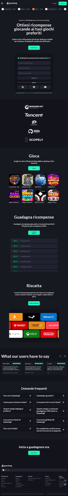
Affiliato (17, 478)
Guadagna (3, 478)
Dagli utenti (48, 478)
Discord (61, 486)
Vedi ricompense (34, 303)
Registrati (34, 78)
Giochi (2, 480)
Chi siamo (3, 486)
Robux (17, 481)
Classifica (18, 480)
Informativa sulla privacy (61, 493)
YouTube (61, 481)
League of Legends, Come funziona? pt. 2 (34, 478)
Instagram (61, 484)
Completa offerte (34, 232)
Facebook (61, 483)
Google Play (18, 483)
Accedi (54, 3)
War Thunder (48, 483)
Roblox (47, 481)
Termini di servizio (29, 93)
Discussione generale (50, 480)
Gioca (34, 168)
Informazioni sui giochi (6, 483)
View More (30, 480)
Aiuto (2, 485)
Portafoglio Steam (20, 485)
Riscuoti (3, 481)
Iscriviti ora (63, 3)
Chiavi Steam (18, 486)
